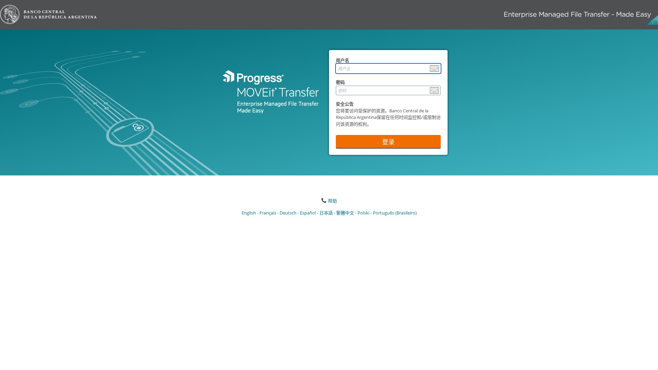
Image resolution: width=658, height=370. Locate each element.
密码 (340, 82)
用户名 (342, 60)
